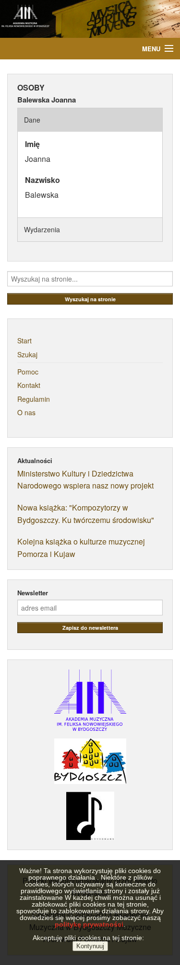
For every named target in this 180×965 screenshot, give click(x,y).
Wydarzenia (42, 229)
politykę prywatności (89, 924)
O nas (26, 412)
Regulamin (33, 399)
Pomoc (27, 371)
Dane (32, 120)
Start (24, 340)
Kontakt (28, 385)
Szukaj (27, 354)
